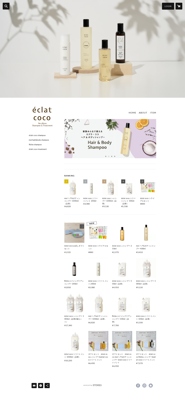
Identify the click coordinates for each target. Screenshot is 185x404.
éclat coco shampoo (37, 135)
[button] (168, 6)
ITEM (153, 112)
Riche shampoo (35, 144)
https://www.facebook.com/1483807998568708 (138, 386)
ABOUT (143, 112)
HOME (132, 112)
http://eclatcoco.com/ (151, 386)
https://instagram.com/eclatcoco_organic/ (144, 386)
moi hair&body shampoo (39, 140)
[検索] (6, 6)
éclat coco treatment (38, 149)
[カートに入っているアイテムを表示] (179, 6)
